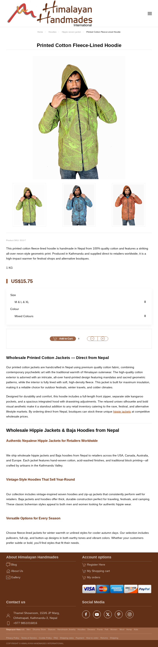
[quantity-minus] (92, 338)
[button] (150, 13)
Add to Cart (66, 338)
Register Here (96, 564)
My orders (93, 577)
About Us (17, 571)
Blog (14, 564)
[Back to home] (50, 13)
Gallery (15, 577)
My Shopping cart (98, 571)
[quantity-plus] (103, 338)
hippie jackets (122, 411)
